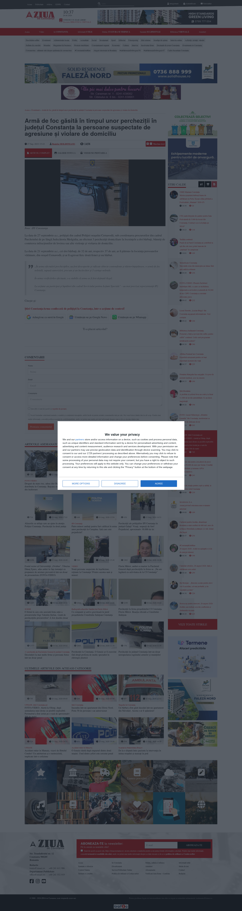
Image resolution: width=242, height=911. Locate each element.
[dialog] (121, 455)
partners (79, 439)
